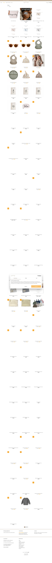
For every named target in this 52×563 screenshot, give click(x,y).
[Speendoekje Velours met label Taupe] (38, 258)
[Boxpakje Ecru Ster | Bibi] (38, 319)
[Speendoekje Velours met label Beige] (13, 273)
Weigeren (26, 286)
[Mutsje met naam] (38, 304)
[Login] (47, 2)
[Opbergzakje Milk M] (26, 152)
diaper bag (5, 559)
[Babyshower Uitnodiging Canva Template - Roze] (13, 30)
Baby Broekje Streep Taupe (13, 356)
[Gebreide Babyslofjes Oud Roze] (38, 365)
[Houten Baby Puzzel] (38, 182)
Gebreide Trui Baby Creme (38, 447)
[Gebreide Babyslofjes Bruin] (26, 365)
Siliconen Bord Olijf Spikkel (13, 82)
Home (8, 6)
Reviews (20, 548)
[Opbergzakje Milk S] (13, 91)
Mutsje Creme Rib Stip (25, 82)
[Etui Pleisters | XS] (26, 182)
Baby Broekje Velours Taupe (26, 417)
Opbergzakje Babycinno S (38, 97)
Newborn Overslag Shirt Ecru (13, 493)
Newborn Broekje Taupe (13, 371)
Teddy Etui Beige (26, 310)
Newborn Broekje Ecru (26, 356)
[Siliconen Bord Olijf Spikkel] (13, 76)
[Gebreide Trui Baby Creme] (38, 441)
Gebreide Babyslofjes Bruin (26, 371)
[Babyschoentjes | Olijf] (26, 334)
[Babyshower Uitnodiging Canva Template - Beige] (38, 14)
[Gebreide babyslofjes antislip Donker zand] (13, 441)
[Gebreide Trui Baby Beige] (13, 456)
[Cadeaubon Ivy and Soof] (38, 289)
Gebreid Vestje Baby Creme (26, 447)
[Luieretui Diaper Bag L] (13, 14)
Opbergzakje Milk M (26, 158)
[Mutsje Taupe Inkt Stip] (38, 60)
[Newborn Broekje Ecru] (26, 350)
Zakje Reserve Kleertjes (38, 143)
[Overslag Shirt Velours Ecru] (38, 456)
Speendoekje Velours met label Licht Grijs (26, 295)
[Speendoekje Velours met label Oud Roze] (26, 273)
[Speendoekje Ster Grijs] (13, 228)
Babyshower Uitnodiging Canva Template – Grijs (38, 36)
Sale (11, 2)
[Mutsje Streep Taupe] (13, 121)
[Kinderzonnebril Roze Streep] (13, 45)
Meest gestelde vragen (22, 547)
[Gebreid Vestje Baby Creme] (26, 441)
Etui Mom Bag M (38, 417)
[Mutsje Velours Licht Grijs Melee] (13, 243)
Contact (20, 541)
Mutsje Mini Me (13, 143)
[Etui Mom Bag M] (38, 395)
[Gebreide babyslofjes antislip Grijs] (26, 426)
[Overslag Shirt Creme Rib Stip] (38, 334)
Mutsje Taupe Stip (38, 82)
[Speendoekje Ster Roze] (26, 228)
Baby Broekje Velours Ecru (13, 417)
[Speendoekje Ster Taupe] (38, 213)
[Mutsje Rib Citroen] (26, 60)
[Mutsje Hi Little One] (38, 121)
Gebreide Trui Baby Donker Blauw (38, 493)
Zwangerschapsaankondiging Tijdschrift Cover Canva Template (26, 21)
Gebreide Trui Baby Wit (26, 478)
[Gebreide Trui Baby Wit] (26, 471)
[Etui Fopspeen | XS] (13, 182)
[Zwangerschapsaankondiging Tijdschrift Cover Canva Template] (26, 14)
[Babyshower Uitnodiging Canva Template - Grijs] (38, 30)
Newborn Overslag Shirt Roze (38, 478)
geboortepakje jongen (35, 552)
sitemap (26, 551)
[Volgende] (27, 527)
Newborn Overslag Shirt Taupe (25, 493)
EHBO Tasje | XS (38, 173)
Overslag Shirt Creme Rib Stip (38, 341)
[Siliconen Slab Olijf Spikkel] (38, 45)
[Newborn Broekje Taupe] (13, 365)
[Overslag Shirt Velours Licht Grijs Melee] (38, 502)
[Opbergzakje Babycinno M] (13, 258)
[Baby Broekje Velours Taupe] (26, 410)
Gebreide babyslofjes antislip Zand (13, 432)
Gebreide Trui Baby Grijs (26, 508)
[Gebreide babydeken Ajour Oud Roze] (13, 395)
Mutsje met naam (38, 310)
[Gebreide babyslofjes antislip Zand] (13, 426)
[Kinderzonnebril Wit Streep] (26, 45)
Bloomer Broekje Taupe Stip (13, 219)
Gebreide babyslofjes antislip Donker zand (13, 447)
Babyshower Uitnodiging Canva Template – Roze (13, 36)
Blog (19, 540)
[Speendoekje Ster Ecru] (13, 197)
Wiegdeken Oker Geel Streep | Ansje (26, 143)
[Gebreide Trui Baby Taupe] (26, 456)
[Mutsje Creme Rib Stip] (26, 76)
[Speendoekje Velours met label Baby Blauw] (38, 273)
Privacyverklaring (21, 546)
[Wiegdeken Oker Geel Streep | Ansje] (26, 136)
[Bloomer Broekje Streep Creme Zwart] (26, 213)
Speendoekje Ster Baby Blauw (38, 234)
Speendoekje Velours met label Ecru (13, 295)
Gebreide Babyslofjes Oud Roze (38, 371)
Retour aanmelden (21, 545)
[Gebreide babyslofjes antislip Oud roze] (38, 426)
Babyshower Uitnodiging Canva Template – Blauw (25, 36)
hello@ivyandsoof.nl (7, 545)
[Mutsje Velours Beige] (26, 243)
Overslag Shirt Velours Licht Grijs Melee (38, 508)
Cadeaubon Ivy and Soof (38, 295)
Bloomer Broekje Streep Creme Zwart (26, 219)
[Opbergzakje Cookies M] (26, 258)
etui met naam (6, 560)
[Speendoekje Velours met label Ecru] (13, 289)
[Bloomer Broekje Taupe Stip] (13, 213)
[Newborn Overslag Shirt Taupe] (26, 487)
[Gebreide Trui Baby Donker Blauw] (38, 487)
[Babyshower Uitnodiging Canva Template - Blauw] (26, 30)
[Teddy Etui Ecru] (13, 304)
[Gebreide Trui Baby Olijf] (13, 502)
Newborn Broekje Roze (38, 356)
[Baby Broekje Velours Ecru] (13, 410)
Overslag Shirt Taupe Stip (13, 341)
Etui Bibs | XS (25, 173)
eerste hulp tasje (6, 557)
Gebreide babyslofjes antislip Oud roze (38, 432)
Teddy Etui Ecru (13, 310)
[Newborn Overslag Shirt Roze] (38, 471)
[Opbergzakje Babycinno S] (38, 91)
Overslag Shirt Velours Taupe (13, 478)
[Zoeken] (46, 2)
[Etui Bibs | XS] (26, 106)
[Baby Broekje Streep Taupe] (13, 350)
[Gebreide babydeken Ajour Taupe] (26, 395)
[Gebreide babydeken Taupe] (13, 517)
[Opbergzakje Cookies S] (13, 106)
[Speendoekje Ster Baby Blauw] (38, 228)
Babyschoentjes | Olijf (25, 341)
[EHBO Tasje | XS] (38, 106)
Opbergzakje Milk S (13, 97)
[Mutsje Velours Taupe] (38, 197)
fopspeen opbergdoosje (7, 558)
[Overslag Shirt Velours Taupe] (13, 471)
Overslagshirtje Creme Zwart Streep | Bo (13, 158)
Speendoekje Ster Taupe (38, 219)
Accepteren (36, 286)
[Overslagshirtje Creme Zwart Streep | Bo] (13, 152)
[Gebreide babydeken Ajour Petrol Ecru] (38, 380)
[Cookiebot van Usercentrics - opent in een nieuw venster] (38, 275)
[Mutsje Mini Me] (13, 136)
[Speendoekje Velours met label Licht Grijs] (26, 289)
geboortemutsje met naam (36, 553)
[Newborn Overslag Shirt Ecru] (13, 487)
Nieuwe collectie (8, 2)
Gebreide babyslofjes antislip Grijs (26, 432)
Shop (4, 2)
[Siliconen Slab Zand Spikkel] (13, 60)
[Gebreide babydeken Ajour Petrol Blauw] (26, 380)
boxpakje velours (35, 554)
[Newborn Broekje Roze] (38, 350)
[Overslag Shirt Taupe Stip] (13, 334)
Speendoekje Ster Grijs (13, 234)
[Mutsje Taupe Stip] (38, 76)
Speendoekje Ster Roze (26, 234)
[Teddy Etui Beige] (26, 304)
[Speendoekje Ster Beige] (26, 197)
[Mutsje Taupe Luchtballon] (26, 121)
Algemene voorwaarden (22, 542)
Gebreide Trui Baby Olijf (13, 508)
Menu (1, 2)
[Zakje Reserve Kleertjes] (38, 136)
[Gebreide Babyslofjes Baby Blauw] (13, 380)
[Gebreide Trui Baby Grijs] (26, 502)
